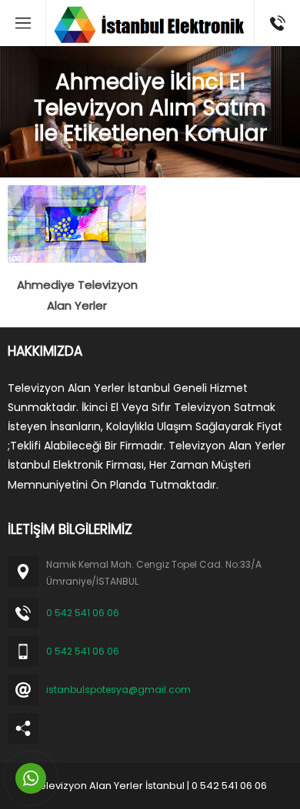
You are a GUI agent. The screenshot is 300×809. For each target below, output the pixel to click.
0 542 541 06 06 (82, 612)
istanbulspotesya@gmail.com (118, 689)
